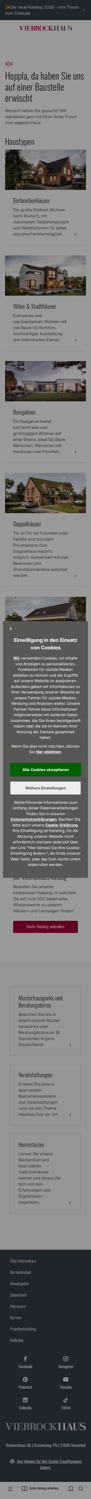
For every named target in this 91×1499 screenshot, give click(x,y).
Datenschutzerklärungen (34, 819)
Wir (16, 658)
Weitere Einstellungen (45, 788)
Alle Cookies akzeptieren (45, 769)
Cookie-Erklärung (61, 825)
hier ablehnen (48, 751)
